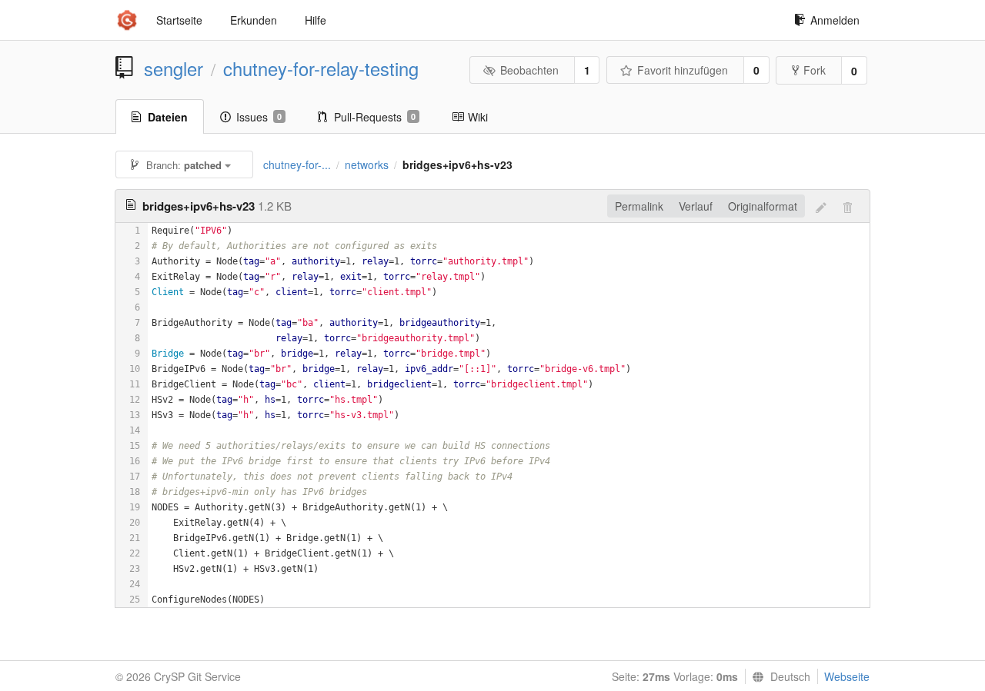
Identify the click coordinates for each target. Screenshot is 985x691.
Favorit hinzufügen (682, 70)
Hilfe (315, 20)
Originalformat (762, 206)
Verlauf (696, 206)
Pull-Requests (375, 117)
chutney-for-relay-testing (321, 68)
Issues (259, 117)
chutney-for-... (297, 164)
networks (367, 164)
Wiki (478, 117)
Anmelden (835, 20)
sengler (173, 68)
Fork (814, 70)
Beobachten (529, 70)
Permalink (639, 206)
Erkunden (253, 20)
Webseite (847, 676)
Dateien (168, 117)
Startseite (179, 20)
